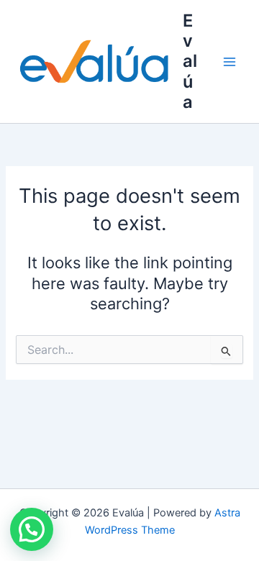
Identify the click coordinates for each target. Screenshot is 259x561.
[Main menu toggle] (229, 62)
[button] (31, 529)
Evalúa (190, 61)
